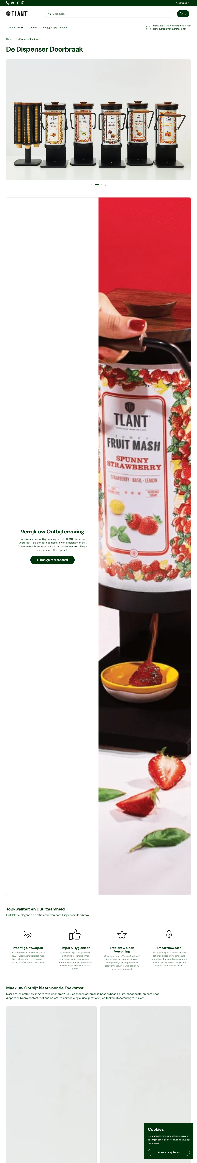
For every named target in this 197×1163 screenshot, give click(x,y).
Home (9, 39)
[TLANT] (17, 13)
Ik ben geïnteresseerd (52, 560)
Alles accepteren (169, 1152)
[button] (183, 13)
